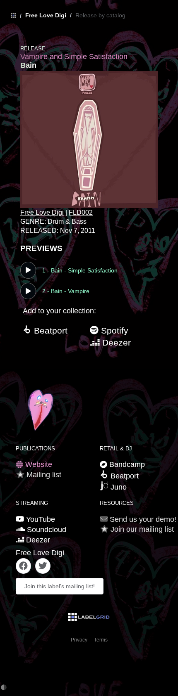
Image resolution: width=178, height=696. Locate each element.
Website (37, 464)
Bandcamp (126, 464)
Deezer (115, 342)
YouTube (39, 519)
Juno (117, 487)
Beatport (49, 330)
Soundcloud (45, 530)
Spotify (113, 330)
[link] (11, 15)
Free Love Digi (45, 15)
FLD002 (81, 212)
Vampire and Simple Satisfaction (73, 56)
